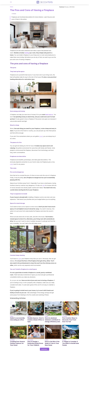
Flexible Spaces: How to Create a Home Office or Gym (35, 319)
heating (26, 53)
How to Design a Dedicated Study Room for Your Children (35, 343)
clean (19, 258)
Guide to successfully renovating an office (17, 319)
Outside (64, 340)
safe (43, 185)
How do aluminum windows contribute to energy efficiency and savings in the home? (52, 320)
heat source (49, 114)
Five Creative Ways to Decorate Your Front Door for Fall (69, 319)
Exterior (64, 316)
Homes (11, 6)
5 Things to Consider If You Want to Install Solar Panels (70, 343)
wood (41, 136)
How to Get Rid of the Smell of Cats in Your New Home (52, 343)
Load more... (44, 349)
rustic (11, 164)
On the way (30, 340)
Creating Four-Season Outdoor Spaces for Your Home (17, 343)
